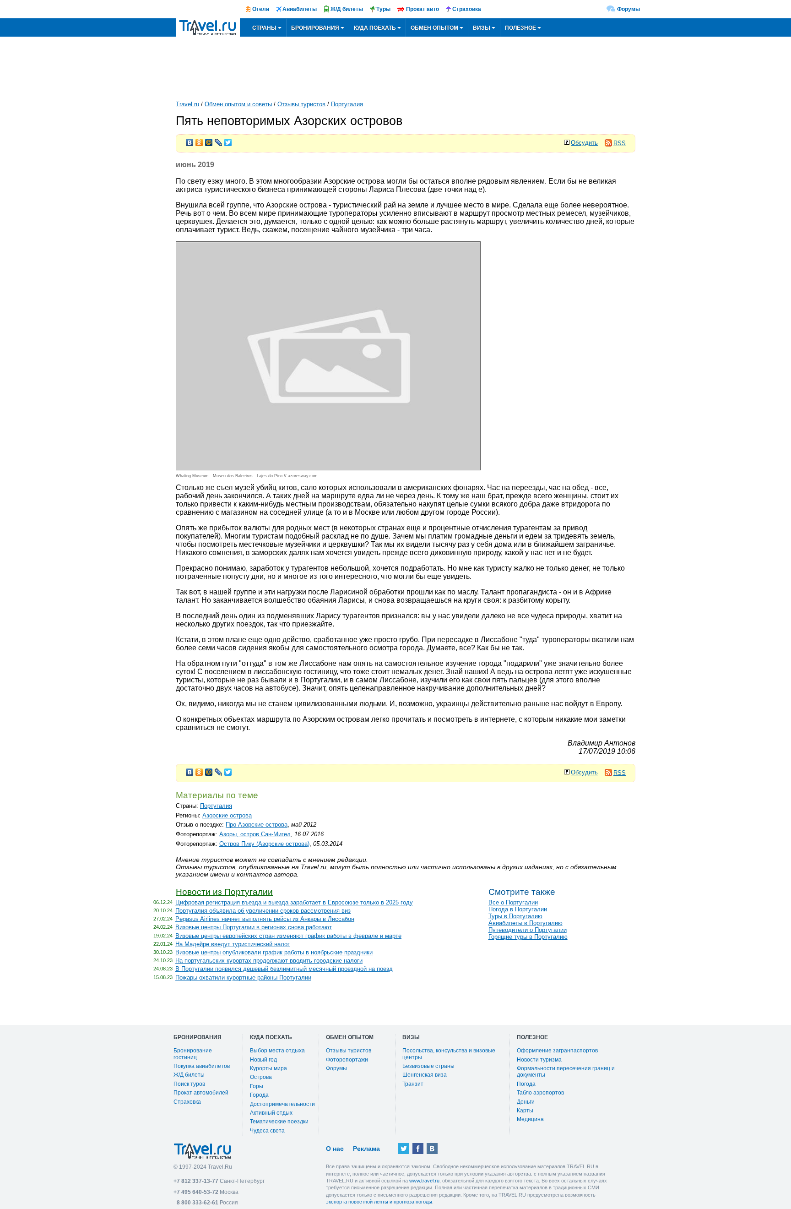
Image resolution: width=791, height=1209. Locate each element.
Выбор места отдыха (277, 1050)
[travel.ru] (208, 27)
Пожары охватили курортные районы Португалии (243, 977)
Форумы (628, 9)
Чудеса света (267, 1130)
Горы (256, 1086)
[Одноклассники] (199, 140)
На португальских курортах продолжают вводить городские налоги (269, 960)
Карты (525, 1110)
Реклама (366, 1148)
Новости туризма (539, 1060)
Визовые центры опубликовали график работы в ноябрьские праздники (274, 952)
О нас (335, 1148)
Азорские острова (227, 815)
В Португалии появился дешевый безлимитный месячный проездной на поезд (284, 968)
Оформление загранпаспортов (557, 1050)
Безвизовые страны (428, 1066)
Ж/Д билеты (189, 1075)
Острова (261, 1077)
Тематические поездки (279, 1121)
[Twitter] (228, 140)
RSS (619, 143)
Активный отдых (271, 1113)
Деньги (526, 1102)
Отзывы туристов (301, 104)
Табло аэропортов (540, 1092)
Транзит (412, 1084)
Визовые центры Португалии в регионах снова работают (253, 927)
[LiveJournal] (218, 140)
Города (259, 1095)
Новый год (263, 1060)
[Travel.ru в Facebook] (417, 1148)
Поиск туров (189, 1084)
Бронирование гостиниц (192, 1053)
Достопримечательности (282, 1104)
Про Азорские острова (256, 824)
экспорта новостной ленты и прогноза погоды (379, 1201)
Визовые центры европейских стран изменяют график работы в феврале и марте (288, 935)
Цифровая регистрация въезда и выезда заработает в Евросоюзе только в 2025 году (294, 902)
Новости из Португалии (224, 892)
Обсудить (584, 142)
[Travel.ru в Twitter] (403, 1148)
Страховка (187, 1102)
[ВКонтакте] (190, 140)
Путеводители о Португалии (527, 929)
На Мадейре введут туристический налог (232, 944)
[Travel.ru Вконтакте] (432, 1148)
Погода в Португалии (517, 909)
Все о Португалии (513, 902)
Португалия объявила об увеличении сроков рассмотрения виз (263, 910)
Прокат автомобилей (200, 1092)
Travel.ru (187, 104)
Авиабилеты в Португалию (525, 923)
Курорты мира (268, 1068)
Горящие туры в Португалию (528, 936)
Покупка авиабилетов (201, 1066)
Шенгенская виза (424, 1075)
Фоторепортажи (347, 1060)
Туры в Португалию (515, 916)
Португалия (347, 104)
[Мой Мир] (209, 140)
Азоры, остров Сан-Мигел (255, 834)
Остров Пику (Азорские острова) (264, 843)
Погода (526, 1084)
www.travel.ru (424, 1180)
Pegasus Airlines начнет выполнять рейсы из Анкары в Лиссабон (264, 918)
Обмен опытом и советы (238, 104)
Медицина (530, 1119)
